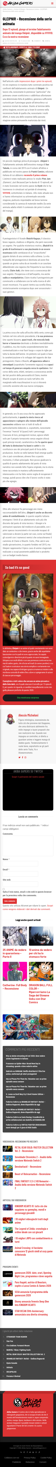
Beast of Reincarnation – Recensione (33, 1174)
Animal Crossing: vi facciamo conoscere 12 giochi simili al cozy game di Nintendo (34, 1251)
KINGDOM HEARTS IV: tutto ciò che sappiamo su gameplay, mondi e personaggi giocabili (31, 1209)
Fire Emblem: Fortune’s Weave (18, 1345)
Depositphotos (38, 1446)
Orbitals (10, 1367)
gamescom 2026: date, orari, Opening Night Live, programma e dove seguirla (33, 1274)
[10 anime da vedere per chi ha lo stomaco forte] (41, 945)
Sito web (6, 879)
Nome (5, 859)
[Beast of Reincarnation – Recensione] (8, 1177)
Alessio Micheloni (10, 41)
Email (5, 869)
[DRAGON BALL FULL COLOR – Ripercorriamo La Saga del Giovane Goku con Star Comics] (41, 980)
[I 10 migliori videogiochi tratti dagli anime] (8, 1222)
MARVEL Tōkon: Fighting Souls (19, 1350)
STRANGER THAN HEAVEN (17, 1337)
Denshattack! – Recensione (28, 1166)
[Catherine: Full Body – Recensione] (15, 980)
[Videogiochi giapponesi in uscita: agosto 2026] (28, 1039)
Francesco (10, 1063)
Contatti (42, 1462)
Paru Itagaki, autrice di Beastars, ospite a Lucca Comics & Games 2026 (33, 1284)
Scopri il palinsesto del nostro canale (28, 777)
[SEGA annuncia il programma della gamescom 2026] (8, 1295)
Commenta (8, 833)
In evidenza (12, 43)
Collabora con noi (11, 1458)
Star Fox (10, 1341)
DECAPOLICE (11, 1372)
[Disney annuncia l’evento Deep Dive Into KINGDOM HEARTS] (8, 1305)
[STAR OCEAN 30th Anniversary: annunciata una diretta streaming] (8, 1314)
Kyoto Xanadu (12, 1363)
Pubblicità (16, 1462)
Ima (7, 1079)
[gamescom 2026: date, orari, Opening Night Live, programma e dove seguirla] (8, 1276)
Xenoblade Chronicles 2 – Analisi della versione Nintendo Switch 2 (33, 1158)
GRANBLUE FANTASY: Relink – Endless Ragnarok (26, 1359)
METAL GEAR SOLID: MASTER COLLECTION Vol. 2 (26, 1354)
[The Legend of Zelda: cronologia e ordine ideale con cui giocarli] (8, 1232)
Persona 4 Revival (13, 1376)
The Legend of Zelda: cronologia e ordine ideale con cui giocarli (31, 1230)
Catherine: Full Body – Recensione (15, 986)
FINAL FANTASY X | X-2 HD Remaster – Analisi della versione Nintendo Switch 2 (33, 1185)
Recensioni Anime (32, 9)
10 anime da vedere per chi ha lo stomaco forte (40, 953)
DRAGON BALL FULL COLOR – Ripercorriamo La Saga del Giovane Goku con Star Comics (41, 993)
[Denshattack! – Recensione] (8, 1170)
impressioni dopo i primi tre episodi (35, 81)
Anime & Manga (19, 9)
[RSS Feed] (21, 1452)
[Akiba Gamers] (18, 5)
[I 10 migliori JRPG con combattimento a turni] (8, 1242)
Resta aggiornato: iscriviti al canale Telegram (23, 47)
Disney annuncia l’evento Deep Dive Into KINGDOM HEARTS (32, 1303)
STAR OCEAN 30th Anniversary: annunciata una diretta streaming (31, 1312)
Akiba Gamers (8, 9)
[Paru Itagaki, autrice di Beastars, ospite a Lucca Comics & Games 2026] (8, 1286)
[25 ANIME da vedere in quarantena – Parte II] (15, 945)
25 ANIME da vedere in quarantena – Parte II (14, 953)
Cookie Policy (46, 1458)
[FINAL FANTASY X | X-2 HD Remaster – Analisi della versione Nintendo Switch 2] (8, 1185)
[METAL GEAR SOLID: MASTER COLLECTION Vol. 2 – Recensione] (8, 1151)
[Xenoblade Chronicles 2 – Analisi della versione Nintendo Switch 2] (8, 1160)
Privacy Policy (30, 1458)
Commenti (37, 41)
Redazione (30, 1462)
